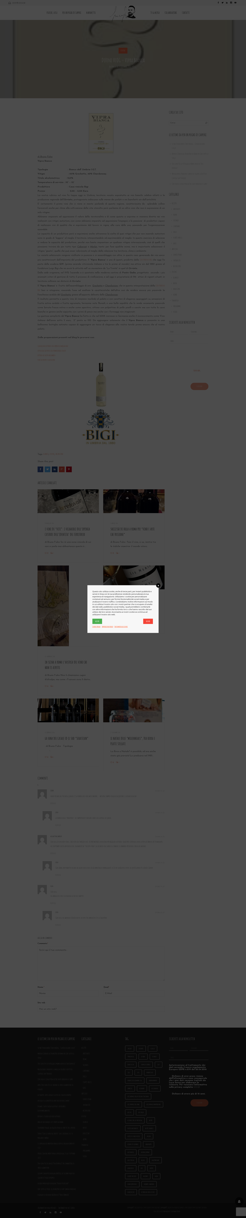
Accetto (97, 621)
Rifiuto (148, 621)
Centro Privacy (96, 626)
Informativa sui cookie (121, 626)
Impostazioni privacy (107, 626)
